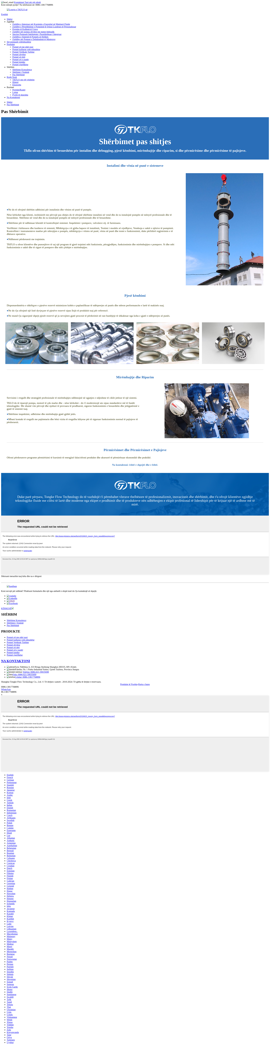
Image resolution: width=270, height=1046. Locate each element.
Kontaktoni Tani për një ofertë (27, 2)
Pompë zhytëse (19, 54)
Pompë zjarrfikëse (20, 64)
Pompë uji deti (18, 57)
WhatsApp (6, 689)
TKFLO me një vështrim (23, 80)
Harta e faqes (144, 684)
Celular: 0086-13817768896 (27, 677)
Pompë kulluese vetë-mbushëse (26, 49)
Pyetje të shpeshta (20, 95)
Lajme (15, 92)
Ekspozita (16, 85)
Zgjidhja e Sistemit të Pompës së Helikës (30, 37)
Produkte (11, 44)
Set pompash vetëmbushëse (19, 42)
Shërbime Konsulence (22, 69)
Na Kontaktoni (13, 97)
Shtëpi (9, 19)
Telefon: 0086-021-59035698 (36, 672)
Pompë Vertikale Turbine (23, 52)
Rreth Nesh (12, 77)
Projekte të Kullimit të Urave (25, 29)
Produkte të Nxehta (128, 684)
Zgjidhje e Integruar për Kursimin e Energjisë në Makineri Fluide (41, 24)
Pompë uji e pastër (20, 59)
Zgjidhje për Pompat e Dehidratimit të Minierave (33, 39)
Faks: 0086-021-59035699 (24, 674)
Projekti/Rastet (18, 90)
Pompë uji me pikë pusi (22, 47)
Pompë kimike (18, 62)
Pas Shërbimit (18, 74)
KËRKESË (6, 608)
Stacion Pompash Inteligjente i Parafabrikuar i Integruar (36, 34)
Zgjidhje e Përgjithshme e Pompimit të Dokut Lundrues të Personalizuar (44, 27)
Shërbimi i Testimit (20, 72)
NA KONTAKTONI (15, 661)
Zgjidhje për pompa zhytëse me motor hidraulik (33, 32)
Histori (15, 82)
